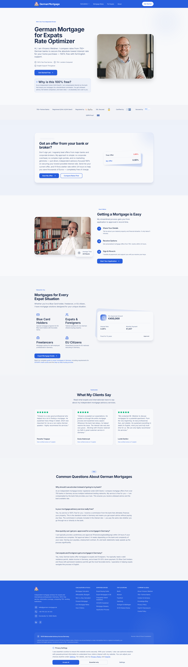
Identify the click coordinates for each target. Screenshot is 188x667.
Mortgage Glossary (102, 606)
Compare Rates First (71, 176)
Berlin (119, 591)
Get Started (148, 4)
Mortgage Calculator (82, 591)
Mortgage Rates (98, 4)
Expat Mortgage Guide (46, 356)
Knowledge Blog (143, 601)
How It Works (80, 608)
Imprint (107, 657)
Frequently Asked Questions (102, 598)
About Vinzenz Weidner (145, 591)
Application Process (102, 609)
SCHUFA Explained (102, 603)
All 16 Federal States (123, 608)
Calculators (84, 4)
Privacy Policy (142, 604)
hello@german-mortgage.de (48, 607)
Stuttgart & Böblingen (124, 604)
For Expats (110, 4)
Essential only (94, 662)
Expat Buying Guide (102, 591)
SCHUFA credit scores (41, 362)
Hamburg (120, 601)
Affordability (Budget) (83, 594)
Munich (119, 594)
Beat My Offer (47, 176)
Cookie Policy (142, 611)
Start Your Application (108, 261)
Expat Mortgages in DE (103, 594)
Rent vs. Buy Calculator (83, 598)
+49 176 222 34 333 (45, 611)
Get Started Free (44, 73)
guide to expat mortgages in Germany (59, 360)
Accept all (66, 662)
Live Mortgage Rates (82, 604)
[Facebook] (40, 622)
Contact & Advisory (144, 598)
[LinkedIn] (36, 622)
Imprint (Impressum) (144, 608)
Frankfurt (120, 598)
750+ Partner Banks (144, 594)
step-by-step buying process (63, 362)
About (120, 4)
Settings (72, 657)
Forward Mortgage (82, 601)
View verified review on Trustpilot (46, 442)
